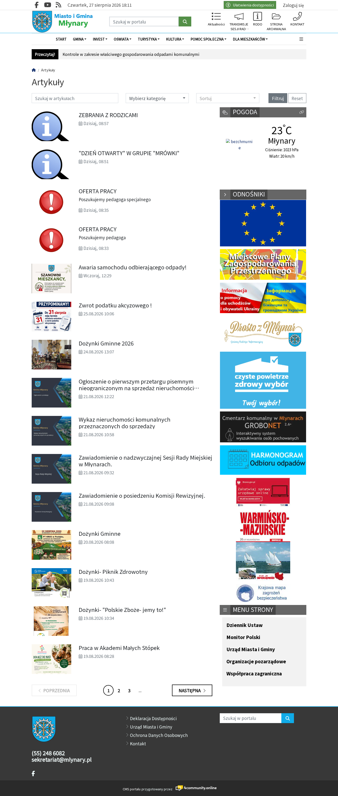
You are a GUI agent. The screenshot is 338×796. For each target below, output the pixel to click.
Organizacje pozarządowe (256, 662)
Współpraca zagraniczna (254, 674)
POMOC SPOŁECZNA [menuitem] (207, 39)
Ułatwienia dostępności (253, 4)
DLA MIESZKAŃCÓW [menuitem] (249, 39)
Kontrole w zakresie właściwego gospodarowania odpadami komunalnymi (131, 54)
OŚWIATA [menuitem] (121, 39)
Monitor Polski (243, 637)
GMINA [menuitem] (78, 39)
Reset (297, 98)
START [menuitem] (61, 39)
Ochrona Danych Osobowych (159, 735)
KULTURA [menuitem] (173, 39)
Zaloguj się (293, 5)
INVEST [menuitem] (99, 39)
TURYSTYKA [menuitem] (147, 39)
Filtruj (278, 98)
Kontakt (138, 743)
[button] (301, 39)
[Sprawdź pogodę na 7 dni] (240, 145)
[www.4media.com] (194, 788)
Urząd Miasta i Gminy (250, 649)
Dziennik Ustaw (244, 625)
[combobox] (227, 98)
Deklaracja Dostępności (153, 718)
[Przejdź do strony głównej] (63, 21)
